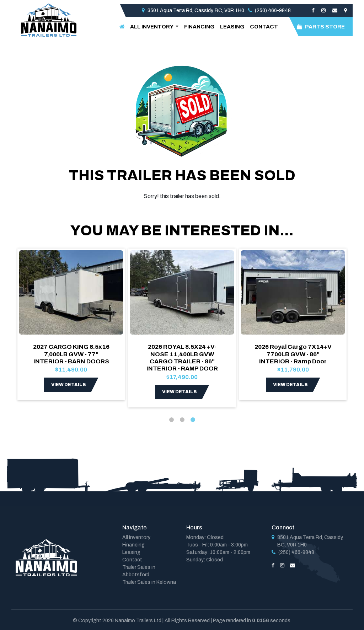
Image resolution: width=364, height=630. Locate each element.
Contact (264, 27)
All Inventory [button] (152, 27)
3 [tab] (192, 419)
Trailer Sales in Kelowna (149, 582)
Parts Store (325, 27)
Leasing (232, 27)
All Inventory (136, 537)
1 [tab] (171, 419)
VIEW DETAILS (68, 384)
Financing (199, 27)
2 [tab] (182, 419)
